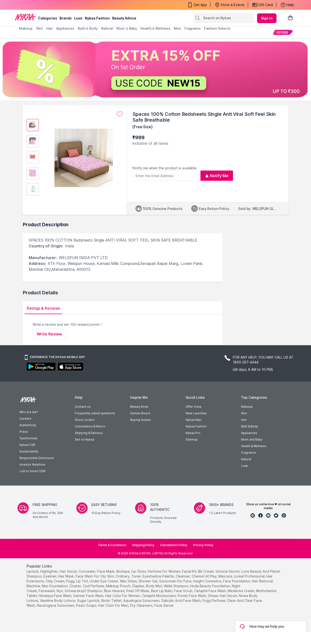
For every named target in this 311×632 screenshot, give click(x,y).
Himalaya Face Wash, (55, 596)
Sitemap (192, 439)
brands (66, 18)
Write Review (49, 334)
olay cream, (55, 581)
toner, (136, 576)
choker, (75, 586)
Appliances (249, 433)
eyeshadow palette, (159, 576)
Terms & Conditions (112, 545)
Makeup (247, 406)
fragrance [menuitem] (192, 28)
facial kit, (189, 571)
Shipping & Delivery (89, 433)
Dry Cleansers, (141, 605)
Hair (244, 420)
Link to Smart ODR (32, 471)
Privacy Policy (203, 545)
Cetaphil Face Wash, (210, 591)
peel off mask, (138, 591)
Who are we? (28, 412)
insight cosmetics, (207, 581)
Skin (244, 413)
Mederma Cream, (241, 591)
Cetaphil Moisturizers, (159, 596)
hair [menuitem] (49, 28)
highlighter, (49, 571)
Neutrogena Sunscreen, (56, 605)
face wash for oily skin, (95, 576)
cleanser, (183, 576)
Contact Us (83, 406)
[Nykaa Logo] (25, 17)
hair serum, (69, 571)
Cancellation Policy (173, 545)
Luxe (244, 466)
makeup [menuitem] (25, 28)
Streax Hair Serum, (223, 596)
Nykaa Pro (193, 433)
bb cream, (206, 571)
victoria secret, (228, 571)
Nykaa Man (193, 420)
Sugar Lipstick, (88, 600)
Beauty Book (139, 406)
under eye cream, (104, 581)
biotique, (123, 571)
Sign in (267, 18)
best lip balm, (162, 591)
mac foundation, (55, 586)
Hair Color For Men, (113, 605)
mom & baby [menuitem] (126, 28)
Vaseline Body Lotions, (58, 600)
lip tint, (82, 581)
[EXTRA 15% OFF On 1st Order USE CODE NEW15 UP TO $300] (155, 69)
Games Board (140, 413)
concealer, (87, 571)
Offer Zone (193, 406)
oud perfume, (94, 586)
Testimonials (28, 438)
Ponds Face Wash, (192, 596)
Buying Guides (140, 420)
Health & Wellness (253, 446)
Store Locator (85, 420)
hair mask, (66, 576)
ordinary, (123, 576)
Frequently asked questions (95, 413)
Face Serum (163, 605)
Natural (246, 459)
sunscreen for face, (175, 581)
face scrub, (183, 591)
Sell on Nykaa (84, 439)
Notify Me (219, 175)
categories (47, 18)
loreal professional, (249, 576)
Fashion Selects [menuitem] (217, 28)
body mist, (154, 586)
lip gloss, (139, 571)
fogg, (70, 581)
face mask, (106, 571)
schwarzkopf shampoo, (84, 591)
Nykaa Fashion (97, 18)
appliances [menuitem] (65, 28)
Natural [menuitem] (107, 28)
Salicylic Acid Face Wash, (181, 600)
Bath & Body (249, 426)
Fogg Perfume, (214, 600)
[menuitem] (282, 32)
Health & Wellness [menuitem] (155, 28)
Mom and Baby (251, 439)
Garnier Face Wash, (88, 596)
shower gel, (148, 581)
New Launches (196, 413)
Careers (25, 418)
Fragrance (248, 452)
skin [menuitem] (39, 28)
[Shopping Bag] (290, 18)
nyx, (60, 591)
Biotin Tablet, (111, 600)
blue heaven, (114, 591)
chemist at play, (204, 576)
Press (23, 431)
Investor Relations (32, 464)
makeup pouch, (118, 586)
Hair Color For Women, (123, 596)
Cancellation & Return (90, 426)
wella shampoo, (176, 586)
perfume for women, (164, 571)
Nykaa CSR (27, 445)
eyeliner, (50, 576)
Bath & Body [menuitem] (88, 28)
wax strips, (129, 581)
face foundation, (237, 581)
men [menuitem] (177, 28)
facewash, (47, 591)
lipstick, (32, 571)
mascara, (225, 576)
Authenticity (27, 425)
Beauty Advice (124, 18)
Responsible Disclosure (36, 458)
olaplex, (138, 586)
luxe (78, 18)
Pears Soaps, (86, 605)
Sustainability (28, 451)
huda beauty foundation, (210, 586)
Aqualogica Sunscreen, (141, 600)
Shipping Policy (143, 545)
